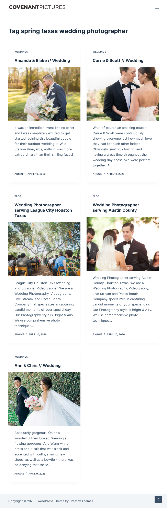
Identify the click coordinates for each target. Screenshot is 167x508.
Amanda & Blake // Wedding (42, 60)
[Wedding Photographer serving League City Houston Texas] (44, 249)
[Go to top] (158, 499)
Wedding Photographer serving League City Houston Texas (43, 210)
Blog (17, 196)
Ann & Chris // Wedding (37, 365)
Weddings (21, 51)
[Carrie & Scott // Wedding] (123, 94)
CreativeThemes (81, 501)
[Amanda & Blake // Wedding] (44, 94)
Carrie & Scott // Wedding (118, 60)
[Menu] (157, 7)
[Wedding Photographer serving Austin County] (123, 244)
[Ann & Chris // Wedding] (44, 399)
